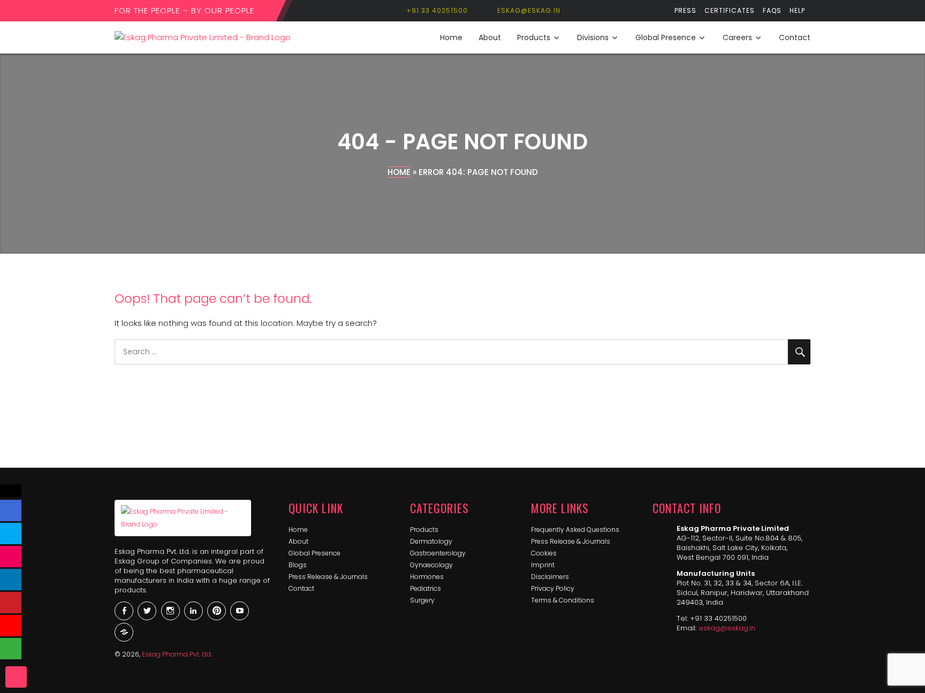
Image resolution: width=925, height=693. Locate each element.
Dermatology (431, 541)
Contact (794, 37)
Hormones (427, 576)
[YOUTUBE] (10, 625)
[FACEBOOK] (10, 510)
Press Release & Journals (328, 576)
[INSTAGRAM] (10, 556)
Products (533, 37)
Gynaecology (431, 564)
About (490, 37)
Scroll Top (16, 677)
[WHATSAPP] (10, 648)
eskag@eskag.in (727, 628)
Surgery (422, 600)
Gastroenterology (438, 553)
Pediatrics (425, 588)
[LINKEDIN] (10, 579)
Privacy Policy (552, 588)
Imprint (543, 564)
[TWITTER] (10, 533)
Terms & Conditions (562, 600)
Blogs (298, 564)
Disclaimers (550, 576)
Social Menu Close (10, 490)
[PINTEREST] (10, 602)
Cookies (544, 553)
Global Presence (665, 37)
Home (451, 37)
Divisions (593, 37)
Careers (737, 37)
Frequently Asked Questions (575, 529)
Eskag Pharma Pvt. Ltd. (177, 654)
